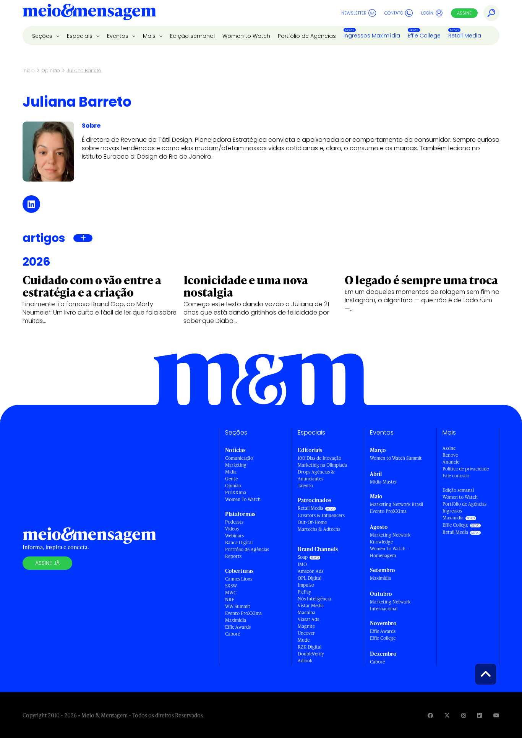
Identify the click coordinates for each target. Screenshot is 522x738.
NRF (229, 599)
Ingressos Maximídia (372, 35)
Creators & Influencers (321, 515)
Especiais (80, 36)
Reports (233, 556)
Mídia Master (383, 481)
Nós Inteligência (314, 598)
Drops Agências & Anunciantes (316, 475)
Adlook (305, 660)
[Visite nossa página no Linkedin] (479, 715)
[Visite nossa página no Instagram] (463, 715)
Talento (305, 485)
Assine (464, 13)
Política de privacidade (466, 469)
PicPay (304, 592)
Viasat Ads (308, 619)
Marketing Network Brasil (396, 504)
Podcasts (234, 522)
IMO (302, 564)
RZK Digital (309, 647)
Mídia (231, 472)
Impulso (306, 585)
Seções (43, 36)
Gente (231, 478)
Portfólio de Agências (307, 36)
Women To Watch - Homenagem (389, 552)
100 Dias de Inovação (319, 458)
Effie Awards (238, 627)
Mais (150, 36)
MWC (231, 592)
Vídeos (232, 529)
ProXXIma (235, 492)
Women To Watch (243, 499)
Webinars (234, 535)
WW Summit (237, 606)
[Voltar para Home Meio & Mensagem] (89, 13)
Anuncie (451, 462)
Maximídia (235, 620)
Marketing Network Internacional (390, 605)
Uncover (306, 633)
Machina (306, 612)
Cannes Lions (238, 579)
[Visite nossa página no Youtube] (496, 715)
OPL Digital (309, 578)
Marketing (235, 465)
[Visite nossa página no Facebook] (430, 715)
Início (29, 70)
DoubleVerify (311, 653)
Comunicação (239, 458)
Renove (450, 455)
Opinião (51, 70)
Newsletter (353, 13)
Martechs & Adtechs (319, 529)
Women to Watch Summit (396, 458)
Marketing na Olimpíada (322, 465)
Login (427, 13)
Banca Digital (239, 542)
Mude (304, 640)
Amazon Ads (310, 571)
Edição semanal (192, 36)
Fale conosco (456, 475)
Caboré (232, 634)
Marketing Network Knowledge (390, 538)
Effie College (424, 35)
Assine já (47, 563)
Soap (303, 557)
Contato (393, 13)
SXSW (231, 585)
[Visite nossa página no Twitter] (447, 715)
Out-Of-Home (312, 522)
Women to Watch (246, 36)
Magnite (306, 626)
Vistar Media (311, 605)
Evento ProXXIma (243, 613)
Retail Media (464, 35)
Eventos (118, 36)
